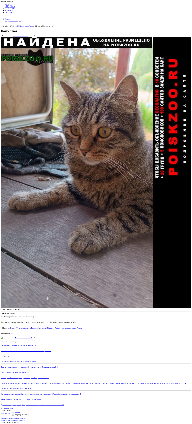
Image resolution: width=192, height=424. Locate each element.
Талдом (79, 328)
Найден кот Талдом (53, 328)
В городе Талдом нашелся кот (20, 328)
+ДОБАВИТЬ (9, 12)
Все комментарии (7, 408)
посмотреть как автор (20, 36)
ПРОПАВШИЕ (10, 9)
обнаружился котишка (68, 328)
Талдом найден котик (38, 328)
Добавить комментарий (23, 338)
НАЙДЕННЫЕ (10, 7)
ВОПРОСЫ (9, 10)
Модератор (16, 412)
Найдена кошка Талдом (26, 26)
